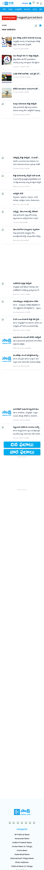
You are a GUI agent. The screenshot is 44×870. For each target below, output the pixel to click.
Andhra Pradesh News (22, 843)
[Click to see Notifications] (41, 3)
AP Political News (22, 835)
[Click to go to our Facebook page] (9, 822)
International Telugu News (22, 858)
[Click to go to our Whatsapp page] (14, 822)
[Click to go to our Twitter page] (18, 822)
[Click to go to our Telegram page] (30, 822)
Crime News (22, 850)
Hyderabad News (22, 854)
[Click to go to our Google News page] (34, 822)
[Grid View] (36, 25)
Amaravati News (22, 839)
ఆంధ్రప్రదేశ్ (18, 9)
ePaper (25, 3)
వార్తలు (10, 9)
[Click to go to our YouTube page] (26, 822)
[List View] (40, 25)
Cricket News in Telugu (22, 846)
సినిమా (35, 9)
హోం (4, 9)
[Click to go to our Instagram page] (22, 822)
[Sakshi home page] (22, 812)
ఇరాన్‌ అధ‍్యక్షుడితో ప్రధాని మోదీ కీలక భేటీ (24, 18)
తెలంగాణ (27, 9)
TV (38, 3)
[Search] (30, 3)
